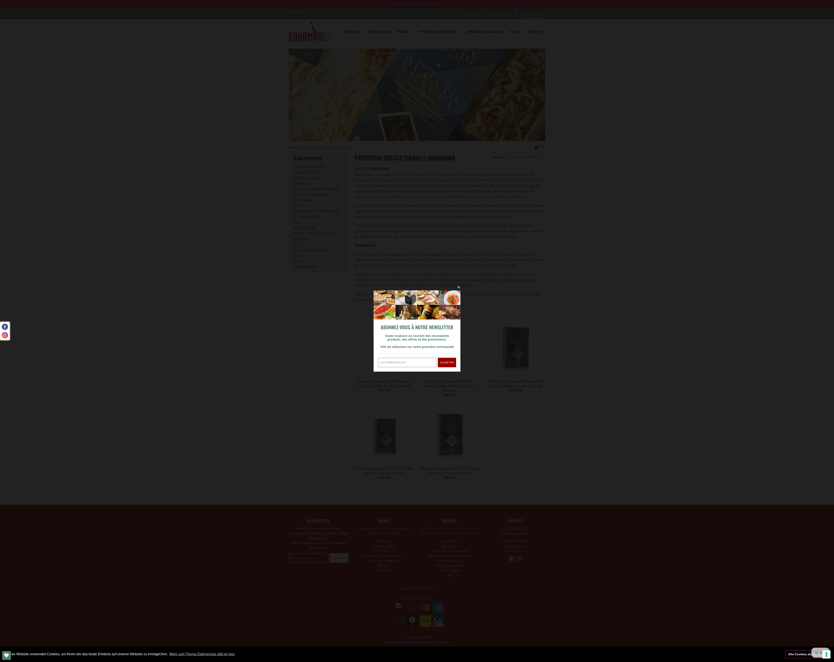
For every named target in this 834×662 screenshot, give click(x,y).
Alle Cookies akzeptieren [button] (806, 654)
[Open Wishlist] (6, 655)
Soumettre (447, 362)
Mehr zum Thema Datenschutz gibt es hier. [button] (202, 654)
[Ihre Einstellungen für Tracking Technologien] (826, 654)
